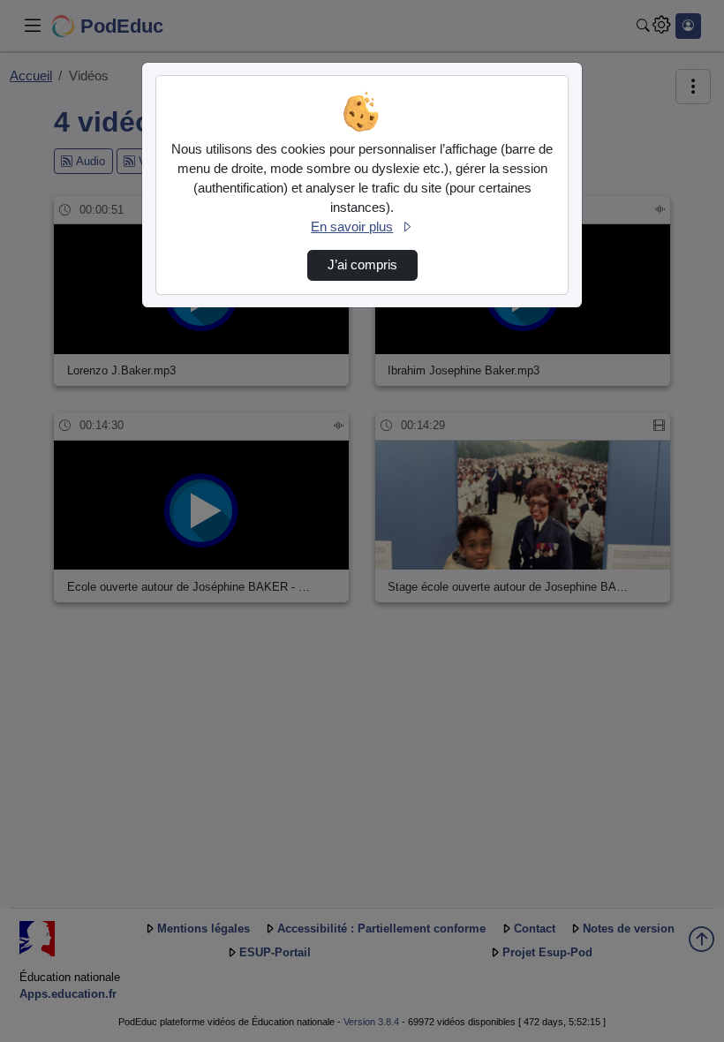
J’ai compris (362, 265)
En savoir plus (352, 227)
